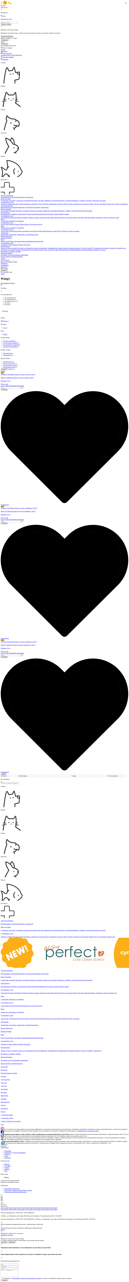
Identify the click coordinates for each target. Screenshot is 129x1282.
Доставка (4, 55)
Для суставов (47, 250)
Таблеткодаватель (17, 256)
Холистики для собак (99, 200)
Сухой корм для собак (8, 200)
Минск (7, 1177)
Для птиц (4, 1086)
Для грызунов (5, 1079)
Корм (2, 219)
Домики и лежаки (6, 204)
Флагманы (4, 263)
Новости (7, 1154)
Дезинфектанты (53, 248)
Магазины (4, 267)
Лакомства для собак (51, 200)
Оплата (12, 55)
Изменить (4, 270)
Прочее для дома (78, 217)
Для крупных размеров (11, 343)
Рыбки (9, 238)
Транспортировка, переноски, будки (30, 204)
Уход (2, 1124)
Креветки (4, 238)
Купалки (17, 224)
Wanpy (5, 321)
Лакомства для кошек (50, 211)
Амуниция (102, 204)
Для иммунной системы (100, 248)
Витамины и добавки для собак (81, 200)
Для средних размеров (11, 346)
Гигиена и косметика (49, 204)
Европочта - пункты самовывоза (15, 1152)
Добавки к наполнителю (19, 214)
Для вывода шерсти (74, 248)
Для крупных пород (10, 363)
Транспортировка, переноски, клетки (96, 217)
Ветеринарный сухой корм (9, 197)
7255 (3, 16)
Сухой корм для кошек (8, 211)
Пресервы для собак (64, 200)
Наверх (4, 774)
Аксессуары (4, 224)
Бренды (3, 262)
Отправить (5, 1280)
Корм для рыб (5, 241)
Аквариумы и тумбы (23, 234)
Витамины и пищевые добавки (11, 251)
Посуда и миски (67, 217)
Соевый (66, 214)
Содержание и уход (7, 202)
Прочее (64, 231)
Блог (8, 55)
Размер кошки (5, 337)
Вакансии (8, 1158)
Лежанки (4, 1099)
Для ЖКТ (89, 248)
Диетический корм (7, 205)
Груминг (91, 204)
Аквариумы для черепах (8, 234)
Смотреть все (111, 937)
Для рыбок (4, 1089)
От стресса (102, 250)
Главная (3, 283)
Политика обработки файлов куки (16, 1192)
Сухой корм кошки (7, 1115)
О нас (6, 1156)
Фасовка (3, 324)
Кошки (3, 371)
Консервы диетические (25, 197)
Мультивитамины (6, 253)
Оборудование (13, 245)
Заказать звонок (6, 24)
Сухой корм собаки (7, 1118)
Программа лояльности (12, 1188)
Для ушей (55, 250)
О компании (5, 265)
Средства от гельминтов (25, 248)
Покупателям (5, 260)
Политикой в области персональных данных (26, 1278)
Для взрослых (8, 353)
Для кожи (112, 248)
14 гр (5, 328)
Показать (4, 369)
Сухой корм (4, 221)
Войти (3, 1229)
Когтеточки (58, 217)
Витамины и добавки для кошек (67, 211)
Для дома (4, 1083)
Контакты (19, 55)
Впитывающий (6, 214)
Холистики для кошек (85, 211)
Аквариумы (4, 233)
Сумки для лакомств (121, 204)
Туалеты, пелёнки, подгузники (11, 1121)
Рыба (5, 334)
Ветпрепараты (5, 246)
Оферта (7, 1169)
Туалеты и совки (113, 217)
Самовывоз (5, 40)
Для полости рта (120, 248)
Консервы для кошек (22, 211)
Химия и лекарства (24, 245)
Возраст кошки (5, 350)
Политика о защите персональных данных (18, 1190)
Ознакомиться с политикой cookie (87, 1131)
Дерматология (62, 248)
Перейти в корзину (7, 1235)
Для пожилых (8, 355)
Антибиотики (42, 248)
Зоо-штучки (110, 204)
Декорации (4, 245)
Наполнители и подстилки (28, 224)
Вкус (2, 331)
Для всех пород (8, 362)
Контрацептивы (64, 250)
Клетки (11, 224)
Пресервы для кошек (36, 211)
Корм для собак (6, 199)
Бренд (3, 318)
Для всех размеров (9, 341)
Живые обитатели (6, 236)
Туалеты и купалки (73, 231)
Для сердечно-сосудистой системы (32, 250)
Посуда (96, 204)
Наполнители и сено (49, 231)
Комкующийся (39, 214)
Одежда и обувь (62, 204)
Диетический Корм (7, 195)
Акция (36, 248)
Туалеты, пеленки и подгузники (77, 204)
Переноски (4, 1108)
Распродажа (34, 234)
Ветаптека (4, 1070)
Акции (3, 258)
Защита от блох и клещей (9, 248)
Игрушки (16, 204)
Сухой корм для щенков (23, 200)
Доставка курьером (7, 36)
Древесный (30, 214)
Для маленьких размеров (11, 345)
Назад (3, 274)
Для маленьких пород (10, 365)
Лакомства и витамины (16, 221)
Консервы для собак (37, 200)
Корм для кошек (6, 209)
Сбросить (11, 369)
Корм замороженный (28, 241)
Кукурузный (49, 214)
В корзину (4, 389)
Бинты (3, 256)
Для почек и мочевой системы (10, 250)
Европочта (5, 44)
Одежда (3, 1105)
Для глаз (83, 248)
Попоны (8, 256)
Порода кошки (5, 358)
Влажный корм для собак (9, 1073)
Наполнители (5, 212)
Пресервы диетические (41, 207)
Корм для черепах (15, 241)
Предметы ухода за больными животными (14, 255)
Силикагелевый (58, 214)
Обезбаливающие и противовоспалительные (84, 250)
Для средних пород (10, 367)
